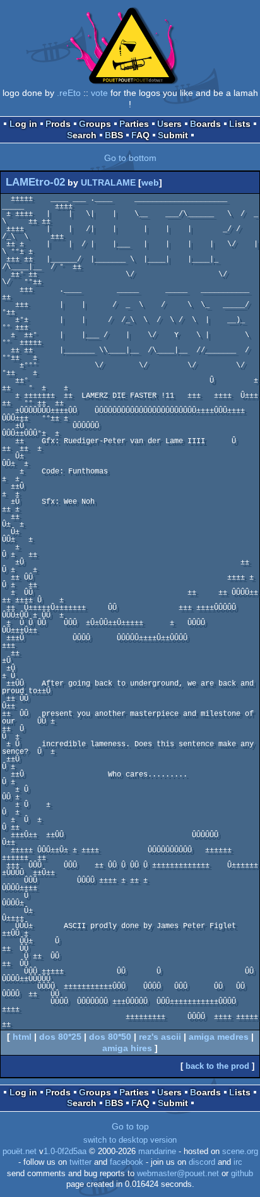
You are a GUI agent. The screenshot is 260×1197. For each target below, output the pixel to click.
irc (237, 1162)
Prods (58, 124)
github (242, 1173)
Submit (173, 135)
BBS (114, 135)
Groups (95, 124)
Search (82, 135)
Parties (134, 124)
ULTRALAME (108, 182)
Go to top (130, 1126)
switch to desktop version (130, 1140)
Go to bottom (130, 158)
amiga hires (127, 1048)
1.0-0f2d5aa (65, 1151)
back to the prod (217, 1066)
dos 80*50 (110, 1037)
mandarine (157, 1151)
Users (169, 124)
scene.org (240, 1151)
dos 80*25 (60, 1037)
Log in (23, 124)
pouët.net (20, 1151)
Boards (205, 124)
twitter (80, 1162)
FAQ (140, 135)
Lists (240, 124)
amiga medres (219, 1037)
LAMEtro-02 (35, 182)
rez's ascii (160, 1037)
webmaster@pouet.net (178, 1173)
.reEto (69, 93)
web (150, 182)
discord (202, 1162)
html (22, 1037)
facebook (126, 1162)
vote (99, 93)
